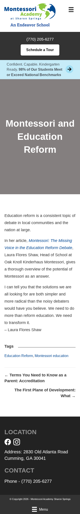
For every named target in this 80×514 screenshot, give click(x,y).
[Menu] (71, 9)
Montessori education (51, 356)
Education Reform (18, 356)
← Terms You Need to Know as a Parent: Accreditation (35, 378)
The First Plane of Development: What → (45, 393)
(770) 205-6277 (40, 39)
